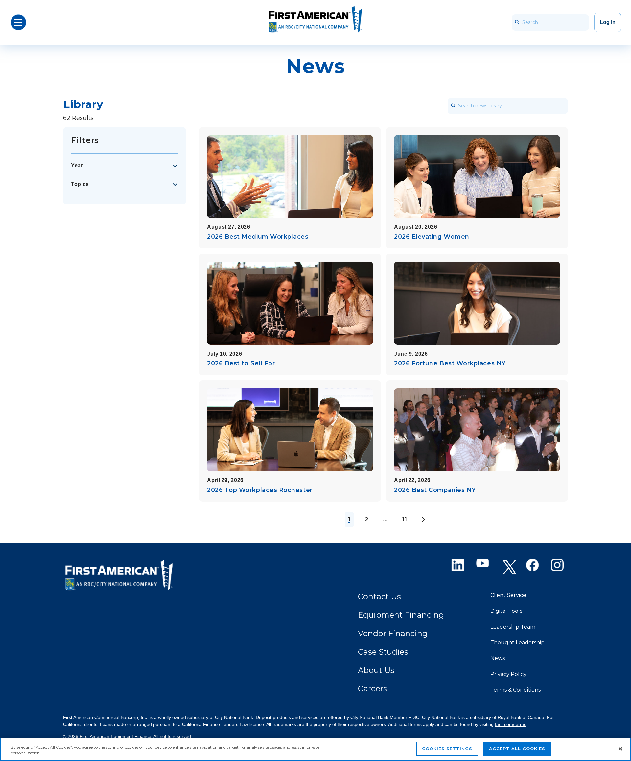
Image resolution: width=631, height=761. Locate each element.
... (385, 519)
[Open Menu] (18, 22)
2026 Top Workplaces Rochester (260, 490)
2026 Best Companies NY (435, 490)
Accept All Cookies (517, 748)
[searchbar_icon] (517, 22)
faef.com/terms (510, 724)
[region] (315, 749)
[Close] (620, 749)
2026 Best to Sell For (241, 363)
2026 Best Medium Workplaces (258, 236)
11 (404, 519)
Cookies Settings (447, 748)
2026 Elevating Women (431, 236)
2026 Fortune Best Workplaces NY (450, 363)
